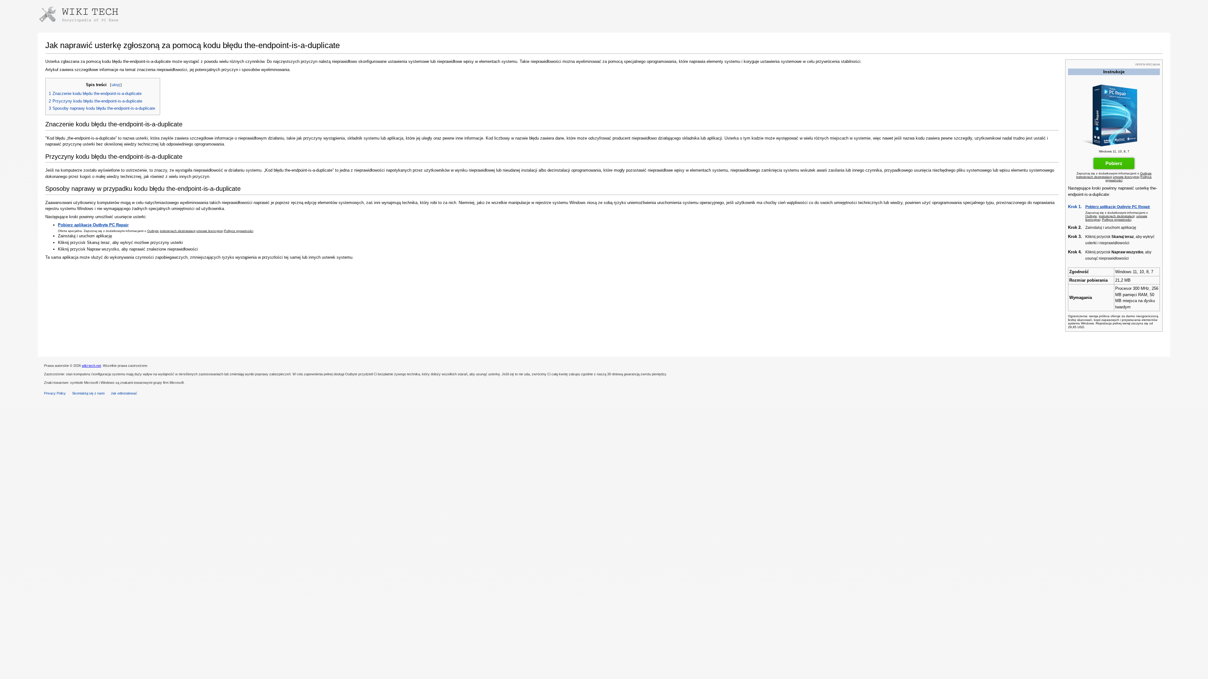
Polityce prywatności (1116, 219)
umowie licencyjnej (1126, 177)
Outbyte (1146, 173)
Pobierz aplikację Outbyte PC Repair (1117, 207)
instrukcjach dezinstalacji (1094, 177)
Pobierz (1113, 163)
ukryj (116, 85)
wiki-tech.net (91, 365)
